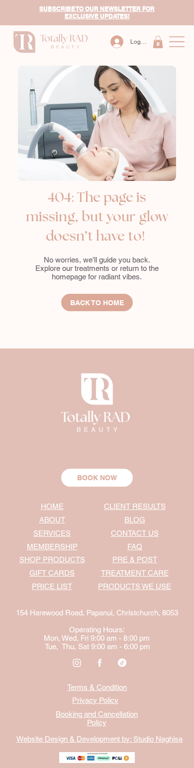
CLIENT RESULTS (135, 506)
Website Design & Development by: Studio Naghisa (99, 739)
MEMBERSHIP (52, 546)
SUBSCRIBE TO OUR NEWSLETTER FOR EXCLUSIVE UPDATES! (97, 12)
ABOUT (52, 519)
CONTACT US (135, 533)
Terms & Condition (97, 687)
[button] (158, 42)
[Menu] (177, 42)
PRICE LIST (52, 586)
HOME (52, 506)
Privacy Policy (95, 700)
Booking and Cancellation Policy (97, 718)
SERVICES (52, 533)
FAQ (134, 546)
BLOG (134, 519)
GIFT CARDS (52, 573)
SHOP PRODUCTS (52, 559)
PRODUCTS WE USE (134, 586)
